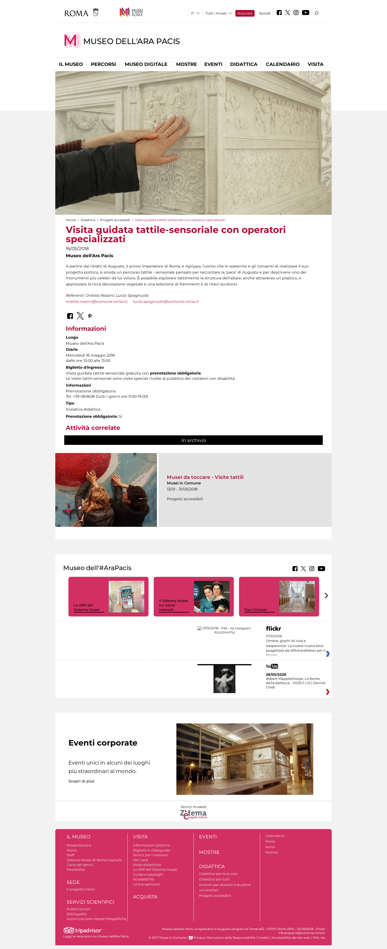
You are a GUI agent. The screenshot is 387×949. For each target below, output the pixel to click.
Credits (263, 938)
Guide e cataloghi (148, 874)
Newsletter (76, 869)
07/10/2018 (295, 646)
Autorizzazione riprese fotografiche (96, 919)
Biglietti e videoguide (151, 850)
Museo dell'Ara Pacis (131, 41)
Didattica (243, 64)
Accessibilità (143, 879)
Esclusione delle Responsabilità (231, 938)
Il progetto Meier (81, 889)
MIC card (140, 860)
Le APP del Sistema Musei (87, 607)
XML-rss (319, 938)
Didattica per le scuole (218, 874)
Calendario (283, 64)
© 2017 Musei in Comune (167, 938)
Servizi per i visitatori (150, 855)
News (270, 841)
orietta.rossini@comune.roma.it (96, 301)
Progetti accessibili (115, 220)
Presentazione (79, 845)
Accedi (265, 13)
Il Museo (71, 64)
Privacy (199, 938)
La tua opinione (146, 884)
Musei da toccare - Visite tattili (205, 477)
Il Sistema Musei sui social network (173, 605)
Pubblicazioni (79, 909)
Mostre (186, 64)
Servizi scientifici (90, 902)
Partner (271, 852)
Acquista (244, 13)
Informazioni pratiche (151, 845)
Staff (70, 855)
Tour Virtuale (255, 609)
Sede (73, 882)
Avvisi (270, 847)
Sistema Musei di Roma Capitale (94, 860)
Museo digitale (146, 64)
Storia (72, 850)
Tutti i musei (216, 13)
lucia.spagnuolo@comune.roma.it (166, 301)
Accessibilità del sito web (291, 938)
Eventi (213, 64)
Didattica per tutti (214, 879)
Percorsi (103, 64)
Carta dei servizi (80, 865)
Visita (316, 64)
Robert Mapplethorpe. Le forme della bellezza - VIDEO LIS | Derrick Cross (296, 683)
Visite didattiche (147, 865)
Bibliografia (77, 914)
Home (71, 220)
